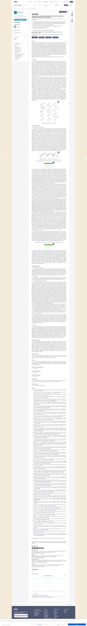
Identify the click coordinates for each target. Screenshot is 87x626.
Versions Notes (55, 37)
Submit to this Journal (20, 15)
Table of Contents (17, 43)
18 (47, 73)
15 (35, 73)
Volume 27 (22, 8)
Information (39, 1)
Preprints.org (56, 613)
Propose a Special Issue (20, 19)
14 (65, 72)
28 (54, 92)
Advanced (70, 5)
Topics (34, 1)
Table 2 (52, 232)
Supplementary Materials (18, 50)
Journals (30, 1)
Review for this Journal (20, 17)
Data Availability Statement (18, 56)
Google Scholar (42, 395)
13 (64, 72)
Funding (16, 52)
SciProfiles (55, 615)
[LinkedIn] (36, 548)
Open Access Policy (37, 613)
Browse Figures (41, 37)
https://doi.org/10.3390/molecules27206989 (47, 30)
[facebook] (37, 548)
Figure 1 (49, 95)
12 (63, 72)
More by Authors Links (17, 32)
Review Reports (48, 37)
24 (59, 88)
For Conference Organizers (48, 617)
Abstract (16, 45)
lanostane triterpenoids (48, 56)
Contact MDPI (36, 614)
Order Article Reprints (63, 11)
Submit (71, 1)
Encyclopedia (56, 616)
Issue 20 (26, 8)
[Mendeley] (42, 548)
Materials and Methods (18, 48)
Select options (17, 614)
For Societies (46, 616)
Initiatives (51, 1)
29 (55, 92)
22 (59, 73)
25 (40, 90)
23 (65, 81)
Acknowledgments (17, 57)
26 (34, 91)
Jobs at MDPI (36, 615)
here (47, 595)
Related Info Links (17, 29)
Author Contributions (17, 51)
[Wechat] (39, 548)
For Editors (45, 613)
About (56, 1)
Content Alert (71, 604)
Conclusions (16, 49)
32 (65, 173)
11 (56, 72)
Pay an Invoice (36, 612)
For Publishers (46, 615)
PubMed (41, 390)
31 (57, 92)
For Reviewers (46, 612)
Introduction (16, 46)
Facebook (65, 612)
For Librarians (46, 614)
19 (51, 73)
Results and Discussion (18, 47)
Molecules (18, 8)
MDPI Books (55, 612)
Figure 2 (33, 140)
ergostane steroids (55, 56)
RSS (67, 604)
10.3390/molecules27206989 (32, 8)
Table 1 (55, 131)
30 (56, 92)
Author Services (45, 1)
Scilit (54, 614)
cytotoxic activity (61, 56)
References (16, 59)
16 (36, 73)
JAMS (55, 617)
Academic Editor (17, 24)
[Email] (32, 548)
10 (55, 72)
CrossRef (38, 390)
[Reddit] (41, 548)
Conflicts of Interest (17, 58)
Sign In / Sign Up (66, 1)
